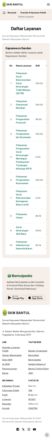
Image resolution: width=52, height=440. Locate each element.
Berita (5, 373)
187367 (31, 399)
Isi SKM (6, 364)
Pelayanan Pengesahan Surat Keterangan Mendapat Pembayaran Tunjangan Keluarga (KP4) (24, 157)
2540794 (32, 408)
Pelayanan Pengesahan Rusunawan (22, 180)
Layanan (6, 399)
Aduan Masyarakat (12, 355)
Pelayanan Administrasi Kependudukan (24, 245)
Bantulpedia (34, 359)
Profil (4, 394)
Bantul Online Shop (38, 368)
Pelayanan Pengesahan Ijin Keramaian (23, 133)
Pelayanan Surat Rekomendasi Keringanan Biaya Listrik (23, 198)
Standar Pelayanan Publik (33, 12)
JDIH (30, 373)
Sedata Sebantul (37, 364)
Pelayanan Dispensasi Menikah (22, 104)
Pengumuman (9, 368)
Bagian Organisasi (37, 350)
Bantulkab (33, 355)
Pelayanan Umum (21, 216)
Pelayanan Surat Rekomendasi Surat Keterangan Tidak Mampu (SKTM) (23, 83)
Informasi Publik (10, 390)
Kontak (6, 408)
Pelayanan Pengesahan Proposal (22, 119)
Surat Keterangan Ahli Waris (22, 230)
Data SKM (7, 359)
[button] (48, 4)
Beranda (12, 12)
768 (30, 390)
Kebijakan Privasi (11, 385)
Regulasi (6, 403)
